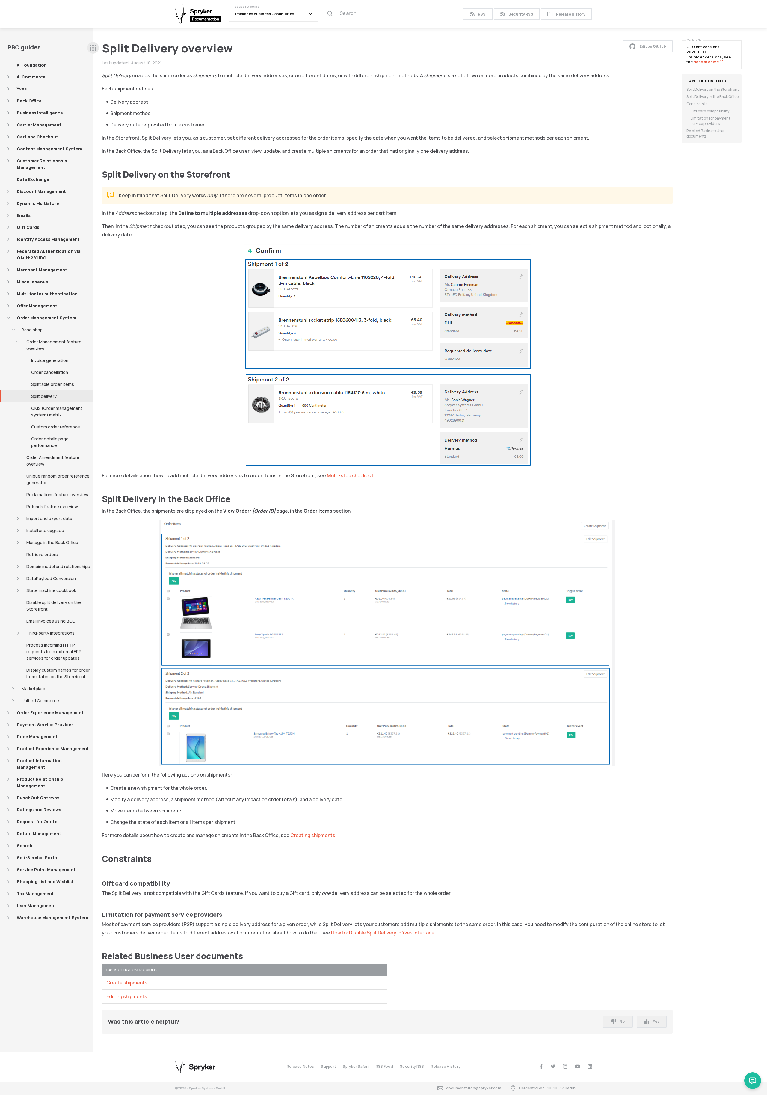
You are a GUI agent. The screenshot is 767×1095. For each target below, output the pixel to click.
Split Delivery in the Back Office (712, 96)
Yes (656, 1021)
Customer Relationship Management (42, 164)
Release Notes (300, 1066)
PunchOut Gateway (38, 798)
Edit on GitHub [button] (653, 46)
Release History (570, 14)
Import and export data (49, 518)
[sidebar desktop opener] (93, 48)
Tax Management (35, 893)
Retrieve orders (42, 554)
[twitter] (553, 1066)
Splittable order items (52, 384)
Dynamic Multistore (38, 203)
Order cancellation (49, 372)
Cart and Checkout (37, 137)
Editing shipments (126, 996)
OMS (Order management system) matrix (56, 411)
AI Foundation (32, 65)
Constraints (696, 103)
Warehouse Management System (52, 917)
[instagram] (565, 1066)
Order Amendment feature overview (52, 460)
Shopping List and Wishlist (45, 881)
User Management (36, 905)
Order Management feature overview (53, 345)
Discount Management (41, 191)
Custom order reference (55, 427)
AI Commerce (31, 77)
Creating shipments (312, 835)
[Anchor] (234, 174)
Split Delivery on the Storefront (712, 89)
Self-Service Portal (37, 857)
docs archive (706, 61)
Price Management (37, 736)
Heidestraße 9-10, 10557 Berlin (547, 1088)
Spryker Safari (356, 1066)
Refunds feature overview (52, 506)
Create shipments (126, 982)
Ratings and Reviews (39, 809)
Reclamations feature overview (57, 494)
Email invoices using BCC (50, 621)
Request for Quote (37, 821)
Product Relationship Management (40, 782)
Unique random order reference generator (58, 479)
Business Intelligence (40, 113)
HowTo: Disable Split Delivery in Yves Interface (382, 932)
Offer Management (37, 306)
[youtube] (577, 1066)
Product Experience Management (53, 748)
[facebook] (541, 1066)
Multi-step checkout (350, 475)
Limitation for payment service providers (710, 121)
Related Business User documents (705, 133)
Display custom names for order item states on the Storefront (58, 673)
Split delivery (44, 396)
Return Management (39, 833)
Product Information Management (39, 764)
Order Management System (46, 318)
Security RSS (520, 14)
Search (24, 845)
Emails (24, 215)
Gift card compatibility (710, 111)
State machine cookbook (51, 590)
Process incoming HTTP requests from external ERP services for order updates (53, 651)
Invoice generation (49, 360)
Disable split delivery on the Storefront (53, 605)
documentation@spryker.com (473, 1088)
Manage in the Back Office (52, 542)
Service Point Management (46, 869)
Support (328, 1066)
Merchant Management (42, 270)
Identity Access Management (48, 239)
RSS (482, 14)
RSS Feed (384, 1066)
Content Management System (49, 149)
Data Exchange (33, 179)
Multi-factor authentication (47, 294)
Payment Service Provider (45, 724)
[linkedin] (590, 1066)
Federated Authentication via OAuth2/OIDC (49, 254)
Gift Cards (28, 227)
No (622, 1021)
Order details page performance (50, 442)
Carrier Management (39, 125)
